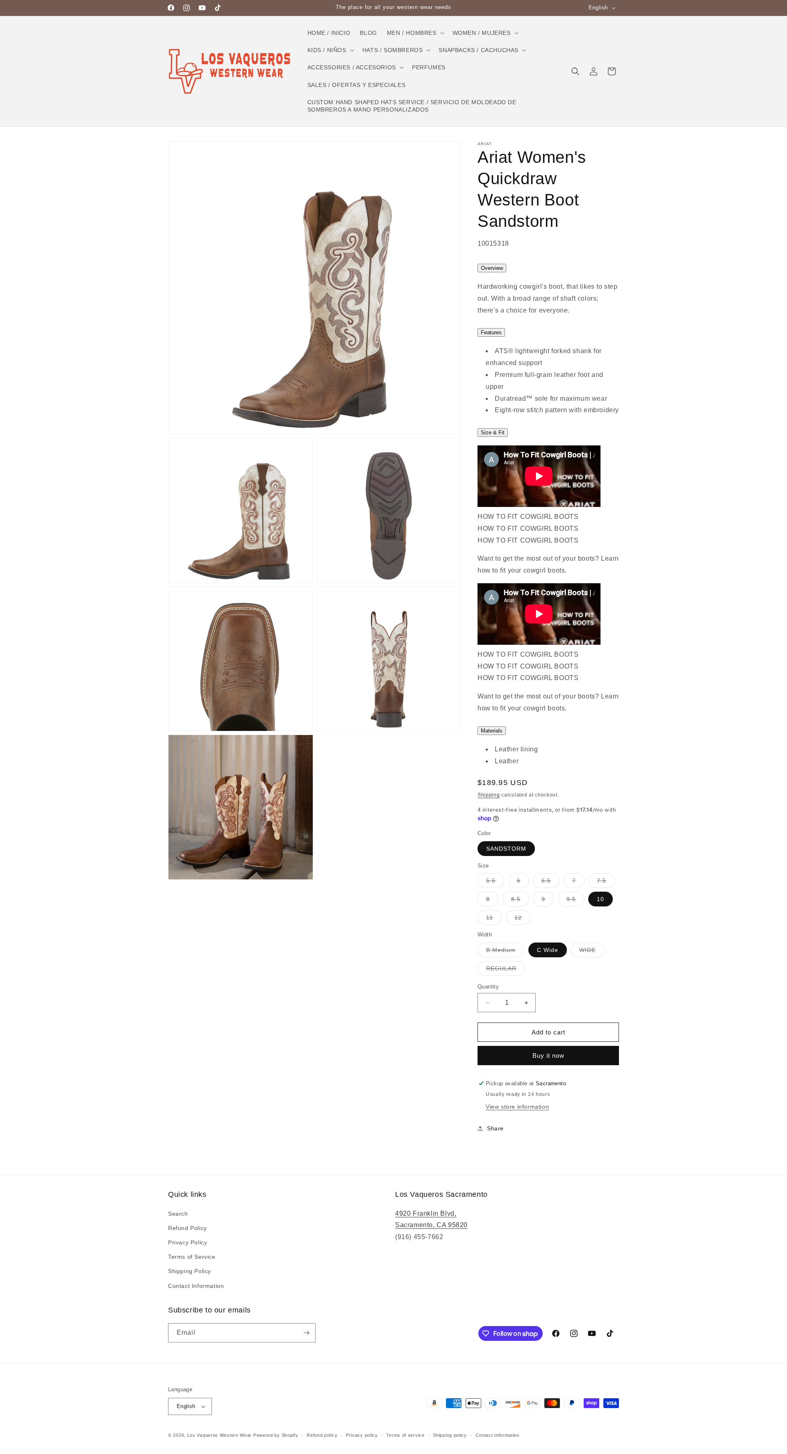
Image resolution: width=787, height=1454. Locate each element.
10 (600, 899)
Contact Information (196, 1286)
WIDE (591, 951)
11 (494, 919)
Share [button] (495, 1128)
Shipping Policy (189, 1271)
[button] (415, 32)
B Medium (505, 951)
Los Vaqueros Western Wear (219, 1435)
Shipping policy (450, 1435)
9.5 (575, 900)
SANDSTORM (506, 848)
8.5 (520, 900)
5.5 (495, 882)
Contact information (497, 1435)
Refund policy (322, 1435)
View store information (517, 1106)
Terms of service (405, 1435)
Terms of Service (192, 1256)
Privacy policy (362, 1435)
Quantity (488, 987)
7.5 (606, 882)
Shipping (489, 795)
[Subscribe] (306, 1332)
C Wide (547, 950)
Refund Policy (187, 1228)
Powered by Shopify (275, 1435)
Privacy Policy (187, 1242)
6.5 (550, 882)
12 (522, 919)
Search (178, 1213)
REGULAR (505, 970)
